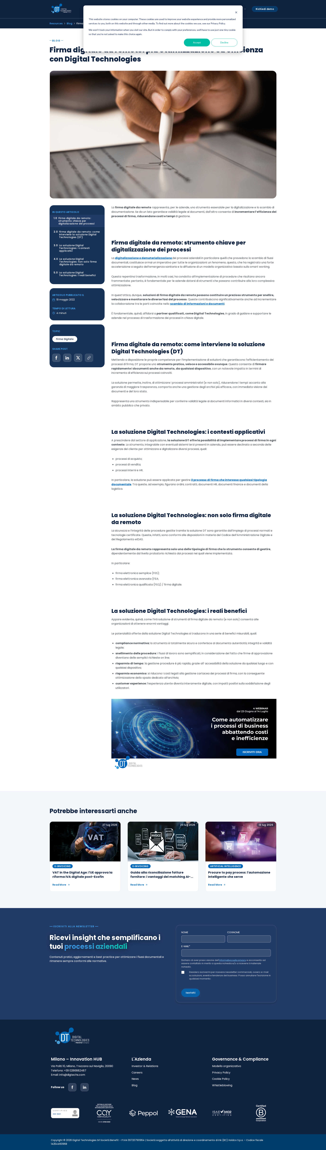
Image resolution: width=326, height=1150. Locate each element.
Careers (137, 1073)
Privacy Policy (221, 1073)
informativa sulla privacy (232, 960)
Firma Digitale (65, 339)
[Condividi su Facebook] (56, 358)
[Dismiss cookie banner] (236, 13)
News (135, 1079)
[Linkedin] (84, 1087)
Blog (69, 23)
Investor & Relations (145, 1066)
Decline (224, 42)
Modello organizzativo (226, 1066)
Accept (197, 42)
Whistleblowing (222, 1085)
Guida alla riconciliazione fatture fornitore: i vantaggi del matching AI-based (160, 876)
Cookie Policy (221, 1079)
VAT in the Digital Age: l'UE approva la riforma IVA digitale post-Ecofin (82, 874)
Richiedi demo (265, 9)
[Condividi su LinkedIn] (67, 358)
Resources (56, 23)
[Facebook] (72, 1087)
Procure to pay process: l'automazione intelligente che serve (239, 874)
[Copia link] (89, 358)
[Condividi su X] (78, 358)
